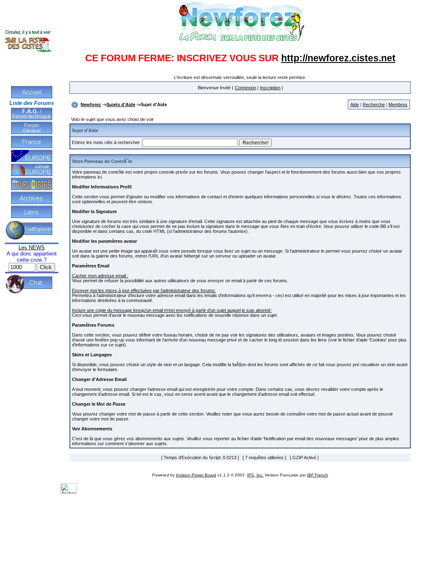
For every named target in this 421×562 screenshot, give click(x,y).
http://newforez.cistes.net (338, 58)
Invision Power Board (196, 475)
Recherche (374, 104)
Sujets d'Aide (120, 104)
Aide (354, 104)
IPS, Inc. (255, 475)
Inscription (270, 87)
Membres (398, 104)
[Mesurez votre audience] (68, 492)
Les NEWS (32, 247)
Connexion (245, 87)
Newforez (91, 104)
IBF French (317, 475)
